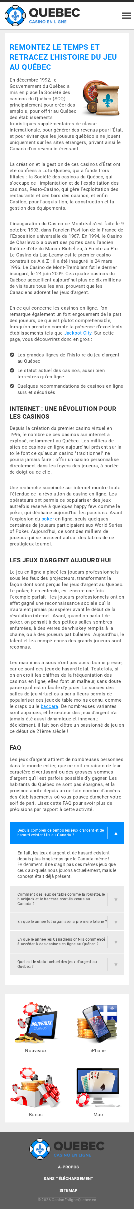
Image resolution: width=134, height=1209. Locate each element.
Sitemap (69, 1190)
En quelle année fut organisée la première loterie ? (62, 921)
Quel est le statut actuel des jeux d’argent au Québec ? (57, 964)
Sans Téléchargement (68, 1178)
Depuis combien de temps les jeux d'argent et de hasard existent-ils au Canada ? (60, 832)
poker (47, 519)
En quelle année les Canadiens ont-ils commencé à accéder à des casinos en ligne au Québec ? (61, 941)
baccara (49, 706)
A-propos (68, 1167)
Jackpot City (78, 333)
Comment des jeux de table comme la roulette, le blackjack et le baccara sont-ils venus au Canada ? (61, 899)
